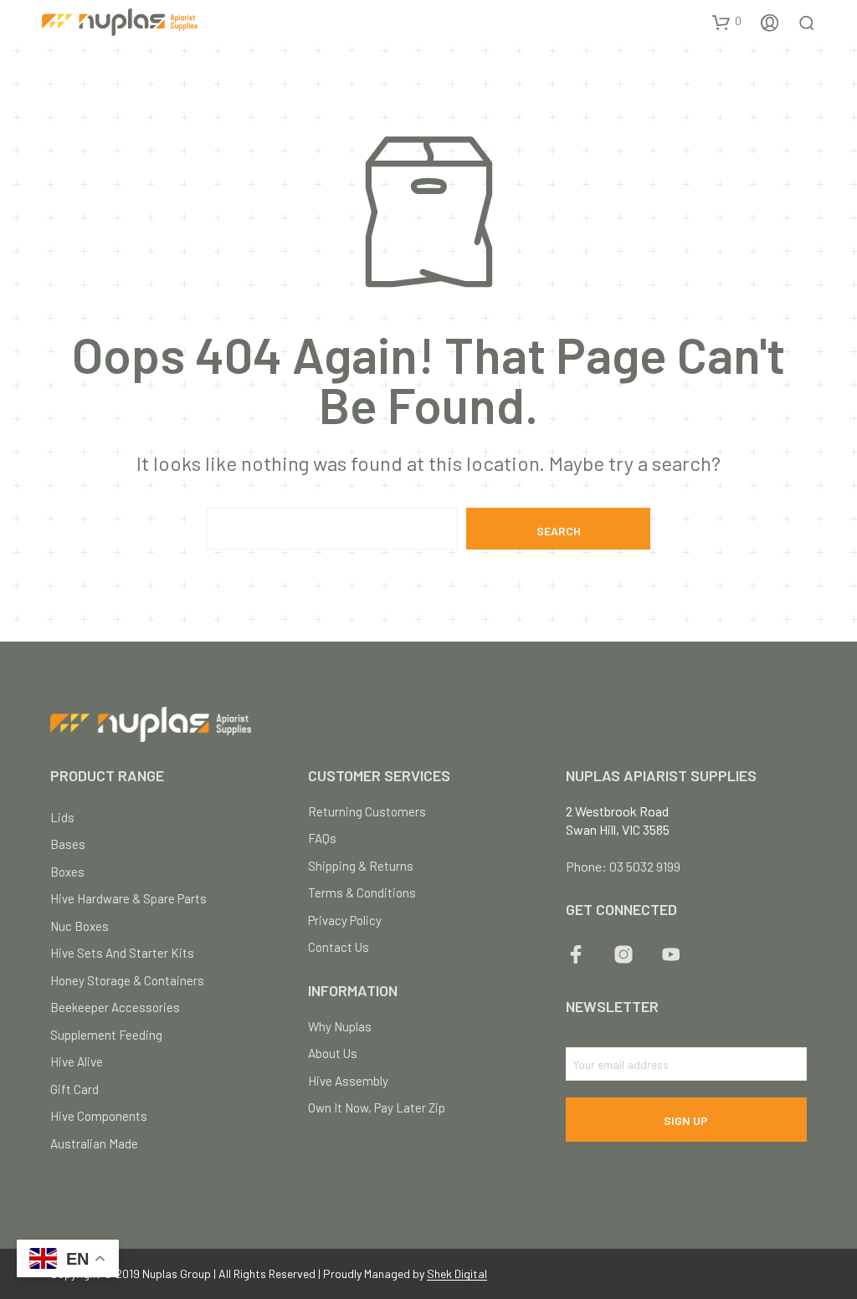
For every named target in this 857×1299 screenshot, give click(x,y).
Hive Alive (76, 1061)
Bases (67, 844)
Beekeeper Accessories (115, 1007)
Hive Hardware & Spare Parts (128, 898)
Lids (62, 817)
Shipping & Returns (360, 865)
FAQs (322, 838)
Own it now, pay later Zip (376, 1107)
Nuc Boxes (79, 925)
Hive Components (98, 1115)
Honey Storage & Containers (127, 980)
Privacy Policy (345, 920)
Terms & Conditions (362, 892)
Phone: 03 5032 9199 (623, 866)
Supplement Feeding (106, 1034)
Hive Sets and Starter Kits (122, 952)
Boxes (67, 871)
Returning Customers (367, 811)
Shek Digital (457, 1274)
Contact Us (338, 946)
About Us (332, 1053)
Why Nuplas (340, 1026)
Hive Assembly (348, 1080)
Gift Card (74, 1089)
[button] (727, 21)
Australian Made (94, 1143)
